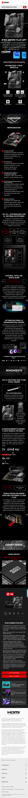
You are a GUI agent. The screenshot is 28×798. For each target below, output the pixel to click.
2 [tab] (14, 284)
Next (27, 300)
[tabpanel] (14, 600)
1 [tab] (12, 284)
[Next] (25, 88)
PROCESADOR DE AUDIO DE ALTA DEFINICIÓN (14, 558)
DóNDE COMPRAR (14, 676)
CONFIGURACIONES (14, 673)
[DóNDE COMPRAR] (24, 7)
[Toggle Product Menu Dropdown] (21, 7)
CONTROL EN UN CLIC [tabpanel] (14, 281)
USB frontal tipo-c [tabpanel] (20, 488)
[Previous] (2, 88)
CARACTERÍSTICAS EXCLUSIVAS (14, 62)
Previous (1, 300)
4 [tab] (18, 613)
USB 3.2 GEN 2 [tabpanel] (8, 487)
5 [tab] (22, 613)
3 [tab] (16, 284)
